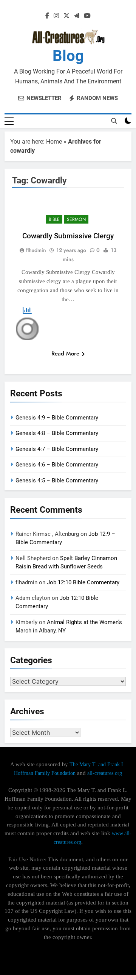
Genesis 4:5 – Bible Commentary (56, 480)
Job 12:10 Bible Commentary (83, 582)
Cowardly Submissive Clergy (68, 236)
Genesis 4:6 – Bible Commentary (56, 464)
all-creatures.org (104, 773)
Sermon (76, 219)
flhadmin (36, 250)
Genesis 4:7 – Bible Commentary (56, 449)
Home (54, 141)
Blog (68, 56)
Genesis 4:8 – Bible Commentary (56, 433)
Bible (54, 219)
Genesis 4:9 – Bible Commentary (56, 417)
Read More (65, 353)
